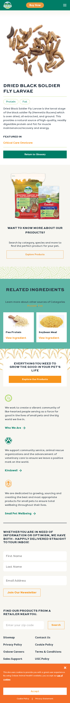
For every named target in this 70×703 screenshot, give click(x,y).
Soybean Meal (48, 332)
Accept (35, 691)
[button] (65, 667)
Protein (11, 101)
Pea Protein (13, 332)
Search (57, 5)
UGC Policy (42, 658)
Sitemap (9, 637)
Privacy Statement (44, 698)
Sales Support (12, 658)
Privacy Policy (12, 644)
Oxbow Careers (13, 651)
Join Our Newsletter (21, 592)
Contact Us (42, 637)
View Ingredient (16, 337)
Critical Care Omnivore (18, 142)
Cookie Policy (23, 698)
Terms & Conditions (48, 651)
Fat (24, 101)
